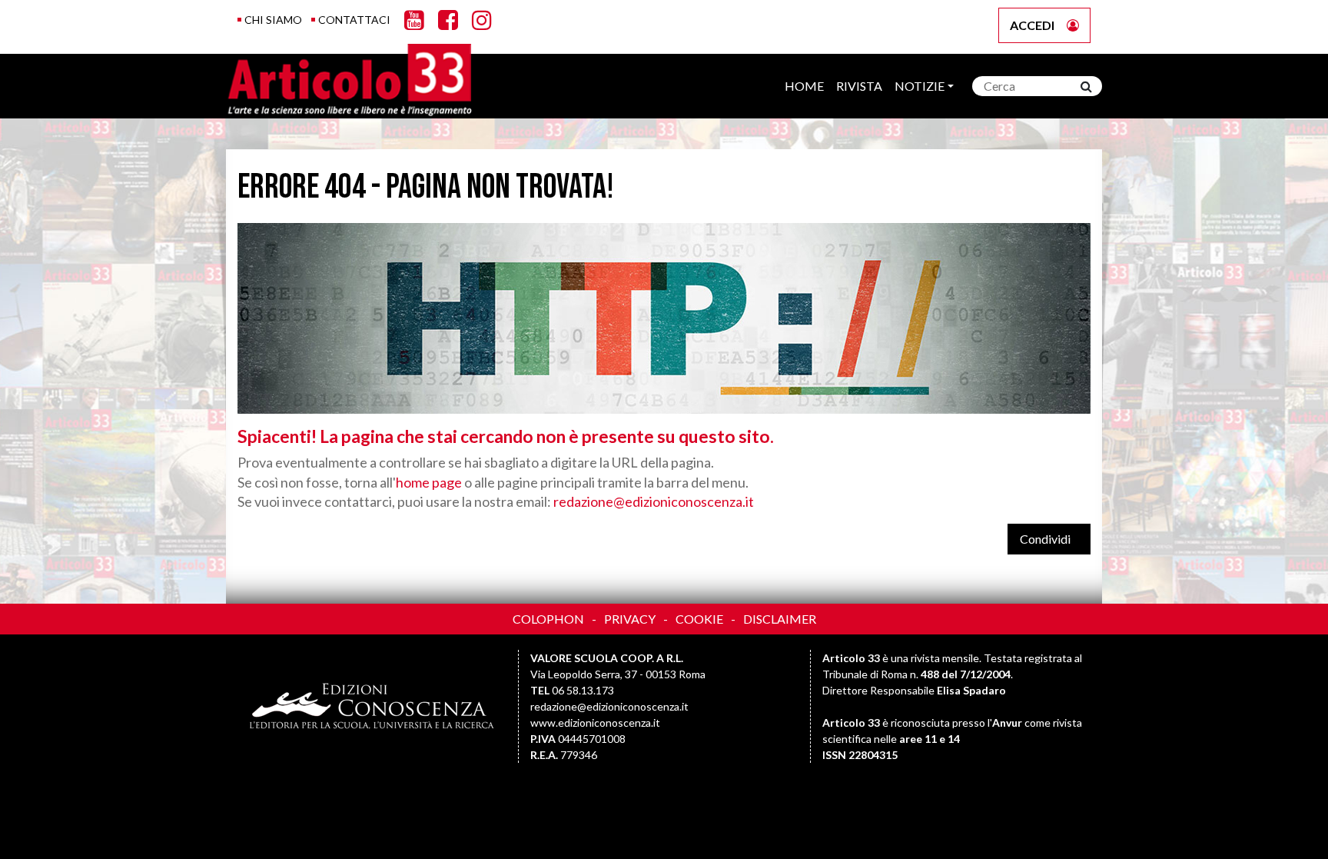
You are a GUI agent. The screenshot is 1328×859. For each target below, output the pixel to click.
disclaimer (779, 618)
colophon (548, 618)
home (804, 85)
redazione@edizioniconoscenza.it (653, 501)
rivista (859, 85)
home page (429, 482)
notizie (920, 85)
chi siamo (273, 19)
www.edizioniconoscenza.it (595, 722)
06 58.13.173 (583, 690)
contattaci (354, 19)
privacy (630, 618)
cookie (699, 618)
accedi (1032, 25)
